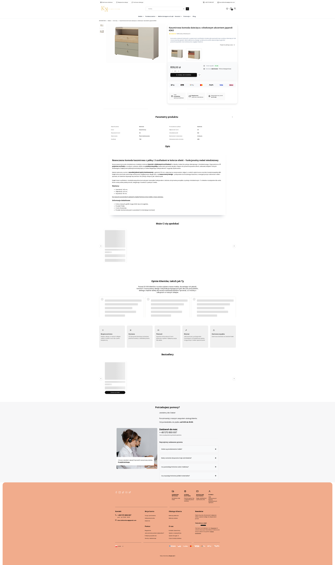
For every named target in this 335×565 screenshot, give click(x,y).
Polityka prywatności (151, 536)
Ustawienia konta (150, 518)
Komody (115, 20)
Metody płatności (174, 515)
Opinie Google (173, 536)
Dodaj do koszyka (184, 75)
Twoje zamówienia (150, 515)
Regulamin (148, 530)
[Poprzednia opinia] (101, 302)
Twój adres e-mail (200, 523)
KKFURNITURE (102, 20)
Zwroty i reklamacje (150, 538)
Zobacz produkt (115, 392)
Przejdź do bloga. (124, 462)
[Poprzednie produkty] (101, 246)
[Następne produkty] (234, 246)
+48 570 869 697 (124, 515)
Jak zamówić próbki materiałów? (154, 533)
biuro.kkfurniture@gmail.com (127, 520)
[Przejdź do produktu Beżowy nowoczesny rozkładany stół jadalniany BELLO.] (115, 372)
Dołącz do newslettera (203, 525)
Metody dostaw (173, 518)
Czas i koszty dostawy (175, 538)
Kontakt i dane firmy (174, 530)
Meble (109, 20)
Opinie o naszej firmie (175, 533)
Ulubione (147, 521)
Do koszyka (115, 260)
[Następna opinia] (234, 302)
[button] (187, 8)
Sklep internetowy (167, 556)
